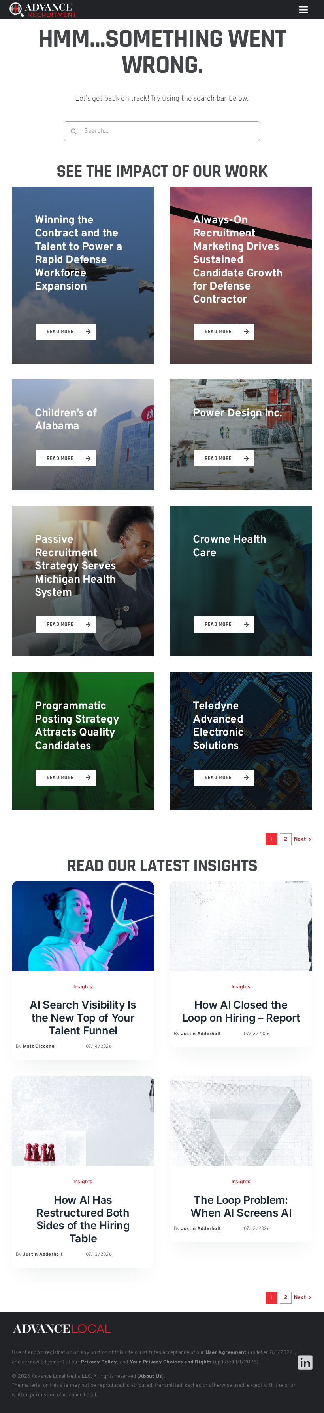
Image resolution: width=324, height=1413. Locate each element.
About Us (150, 1376)
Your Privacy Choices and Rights (171, 1362)
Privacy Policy (99, 1362)
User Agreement (226, 1353)
